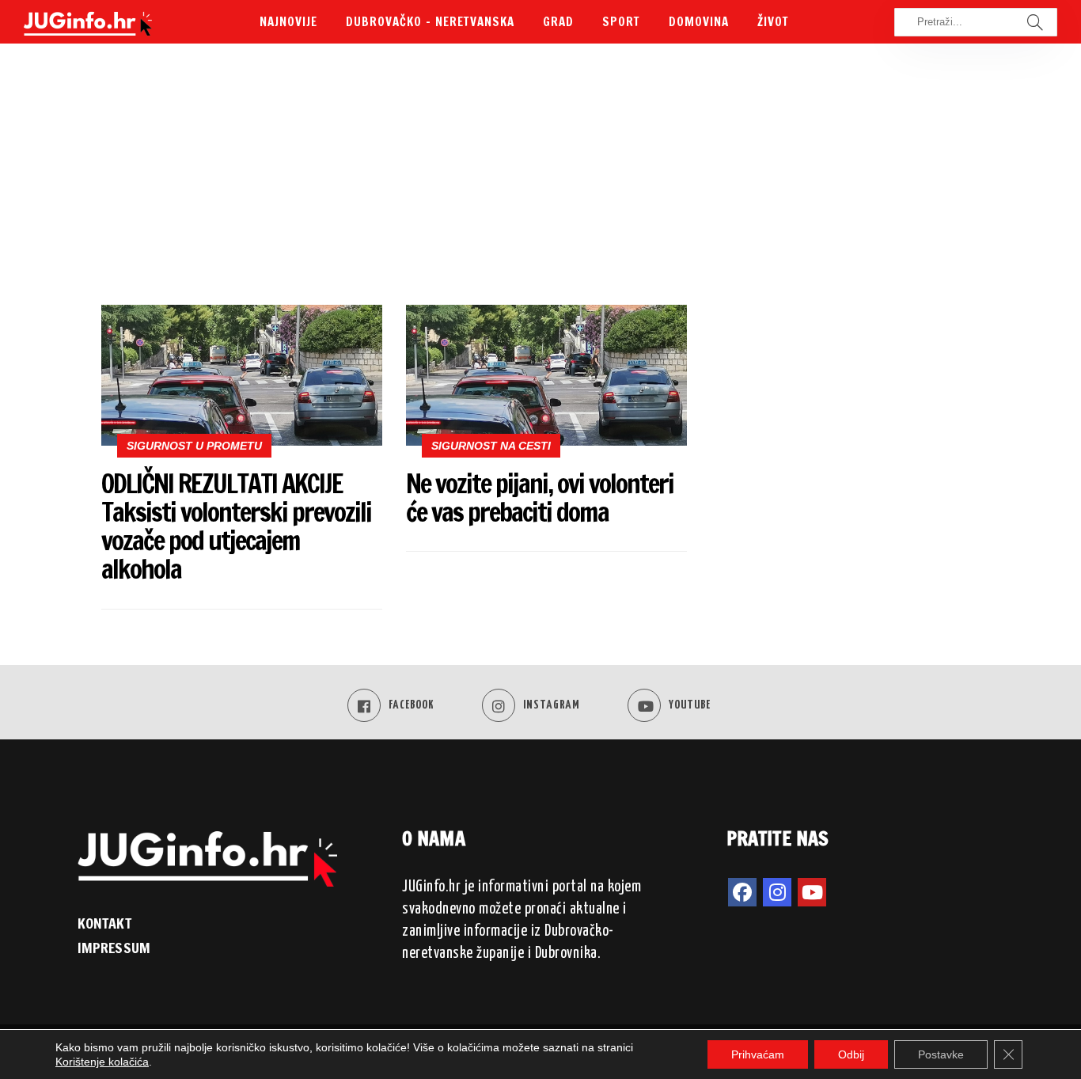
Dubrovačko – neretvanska (430, 21)
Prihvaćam (757, 1054)
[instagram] (777, 892)
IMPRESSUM (114, 947)
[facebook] (742, 892)
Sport (621, 21)
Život (773, 21)
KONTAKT (104, 923)
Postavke (941, 1054)
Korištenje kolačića (102, 1061)
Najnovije (288, 21)
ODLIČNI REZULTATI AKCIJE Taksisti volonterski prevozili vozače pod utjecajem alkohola (236, 526)
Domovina (699, 21)
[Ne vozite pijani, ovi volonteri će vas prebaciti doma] (546, 375)
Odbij (851, 1054)
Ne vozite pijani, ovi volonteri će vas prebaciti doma (539, 497)
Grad (558, 21)
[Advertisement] (540, 178)
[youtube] (812, 892)
